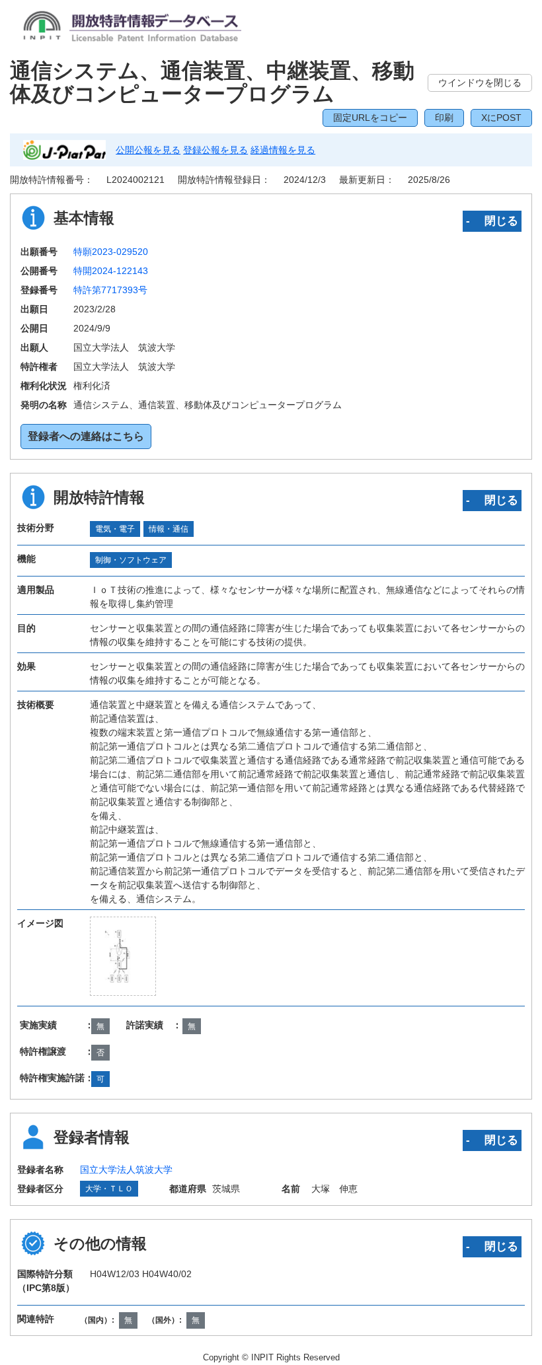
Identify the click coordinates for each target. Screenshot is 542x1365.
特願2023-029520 (110, 251)
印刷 (444, 117)
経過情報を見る (283, 150)
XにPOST (501, 117)
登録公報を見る (215, 150)
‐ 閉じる (492, 220)
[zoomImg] (123, 956)
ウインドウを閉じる (480, 82)
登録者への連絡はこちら (86, 436)
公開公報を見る (148, 150)
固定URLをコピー (370, 117)
